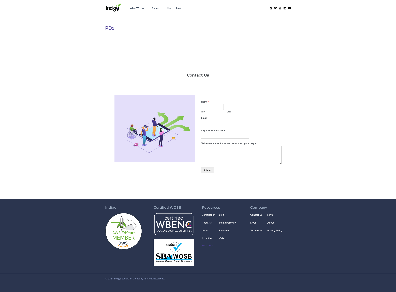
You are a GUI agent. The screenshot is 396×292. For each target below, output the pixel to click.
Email (204, 117)
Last (229, 111)
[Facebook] (270, 8)
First (203, 111)
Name (205, 101)
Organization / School (213, 130)
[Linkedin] (284, 8)
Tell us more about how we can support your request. (230, 143)
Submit (207, 170)
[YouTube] (289, 8)
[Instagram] (280, 8)
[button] (145, 8)
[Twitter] (275, 8)
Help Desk (207, 245)
